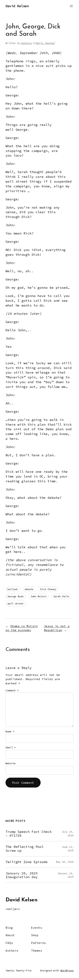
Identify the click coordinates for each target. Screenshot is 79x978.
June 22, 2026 (67, 848)
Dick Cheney (48, 589)
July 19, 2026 (67, 833)
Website (11, 763)
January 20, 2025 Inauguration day (21, 875)
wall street (16, 603)
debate (29, 589)
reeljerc (26, 43)
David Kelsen (17, 6)
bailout (13, 589)
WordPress (66, 970)
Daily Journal (45, 43)
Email (11, 747)
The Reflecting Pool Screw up (25, 848)
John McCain (38, 596)
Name (10, 731)
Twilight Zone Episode (27, 862)
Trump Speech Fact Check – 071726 (29, 833)
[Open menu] (71, 6)
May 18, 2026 (64, 861)
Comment (12, 690)
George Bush (16, 596)
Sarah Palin (61, 596)
